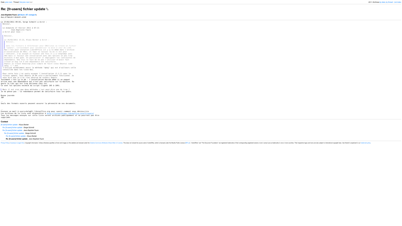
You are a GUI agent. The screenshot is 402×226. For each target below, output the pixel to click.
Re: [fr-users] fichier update (23, 8)
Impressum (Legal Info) (17, 143)
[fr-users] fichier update (9, 124)
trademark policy (365, 143)
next (10, 2)
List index (397, 2)
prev (6, 2)
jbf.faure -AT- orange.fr (27, 14)
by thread (389, 2)
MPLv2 (188, 143)
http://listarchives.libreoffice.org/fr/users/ (70, 113)
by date (382, 2)
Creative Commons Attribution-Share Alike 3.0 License (106, 143)
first (20, 2)
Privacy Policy (5, 143)
